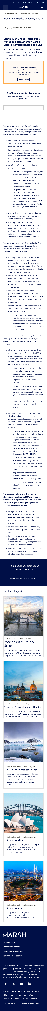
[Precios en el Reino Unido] (23, 616)
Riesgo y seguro (10, 942)
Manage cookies (23, 80)
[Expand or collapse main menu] (5, 7)
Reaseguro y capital (11, 946)
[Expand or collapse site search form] (41, 7)
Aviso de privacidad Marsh (29, 991)
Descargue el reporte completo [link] (22, 578)
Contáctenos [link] (40, 2)
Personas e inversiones (13, 951)
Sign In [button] (11, 2)
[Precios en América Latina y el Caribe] (23, 681)
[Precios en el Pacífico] (23, 813)
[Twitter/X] (13, 984)
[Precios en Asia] (23, 881)
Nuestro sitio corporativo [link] (25, 2)
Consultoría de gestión (12, 956)
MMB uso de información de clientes (18, 995)
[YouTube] (21, 984)
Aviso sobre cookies (11, 998)
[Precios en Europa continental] (23, 742)
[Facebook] (5, 984)
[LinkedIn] (29, 984)
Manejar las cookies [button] (29, 998)
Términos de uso (9, 991)
